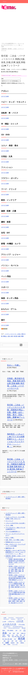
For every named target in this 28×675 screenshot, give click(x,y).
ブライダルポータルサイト (18, 626)
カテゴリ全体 (5, 96)
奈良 (11, 336)
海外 (8, 640)
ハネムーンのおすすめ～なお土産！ (15, 523)
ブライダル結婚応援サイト (13, 531)
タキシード (20, 618)
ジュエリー (13, 618)
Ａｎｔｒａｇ (15, 644)
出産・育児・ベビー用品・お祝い (15, 539)
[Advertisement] (14, 26)
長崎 (17, 642)
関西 (22, 336)
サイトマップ (9, 521)
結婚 (7, 642)
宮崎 (9, 636)
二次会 (18, 334)
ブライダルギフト (7, 626)
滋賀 (19, 336)
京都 (22, 334)
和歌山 (5, 336)
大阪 (8, 336)
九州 (16, 630)
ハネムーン (11, 621)
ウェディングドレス (19, 617)
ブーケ (5, 627)
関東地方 (22, 642)
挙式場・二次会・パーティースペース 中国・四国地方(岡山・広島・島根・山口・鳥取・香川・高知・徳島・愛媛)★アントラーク (16, 412)
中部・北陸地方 (10, 630)
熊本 (16, 640)
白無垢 (20, 640)
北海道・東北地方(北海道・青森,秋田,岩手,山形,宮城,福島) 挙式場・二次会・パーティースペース (16, 383)
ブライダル (22, 624)
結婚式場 (12, 642)
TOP (12, 45)
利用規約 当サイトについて (13, 542)
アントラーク (11, 617)
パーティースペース (10, 334)
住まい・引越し (13, 365)
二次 (20, 630)
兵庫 (18, 633)
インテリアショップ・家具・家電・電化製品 (15, 663)
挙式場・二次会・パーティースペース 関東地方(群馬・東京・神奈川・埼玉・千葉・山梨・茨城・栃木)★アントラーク (17, 585)
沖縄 (4, 640)
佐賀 (14, 633)
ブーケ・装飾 (9, 525)
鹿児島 (9, 644)
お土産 (5, 617)
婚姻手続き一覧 (10, 548)
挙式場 (15, 336)
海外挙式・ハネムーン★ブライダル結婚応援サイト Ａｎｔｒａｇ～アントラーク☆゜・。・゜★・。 (15, 552)
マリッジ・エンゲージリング (14, 627)
